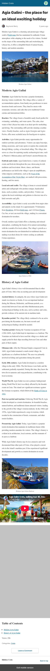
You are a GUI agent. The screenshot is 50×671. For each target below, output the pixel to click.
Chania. (42, 210)
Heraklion (9, 210)
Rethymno (12, 35)
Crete (13, 643)
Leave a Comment (25, 651)
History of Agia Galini (12, 633)
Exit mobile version (25, 667)
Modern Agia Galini (11, 629)
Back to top (44, 661)
